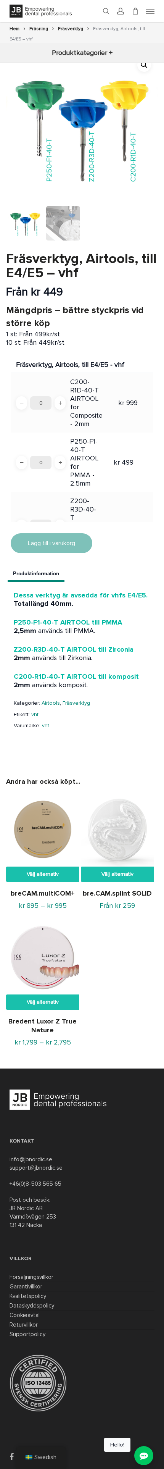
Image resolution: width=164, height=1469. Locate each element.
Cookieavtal (25, 1315)
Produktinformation (36, 573)
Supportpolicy (27, 1334)
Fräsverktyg (70, 29)
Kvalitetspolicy (28, 1296)
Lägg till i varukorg (51, 543)
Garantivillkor (26, 1286)
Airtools (51, 703)
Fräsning (38, 29)
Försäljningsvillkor (31, 1277)
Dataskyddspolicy (32, 1305)
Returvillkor (24, 1324)
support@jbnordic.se (36, 1167)
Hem (14, 29)
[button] (144, 65)
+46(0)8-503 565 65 (35, 1183)
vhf (35, 714)
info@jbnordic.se (31, 1159)
